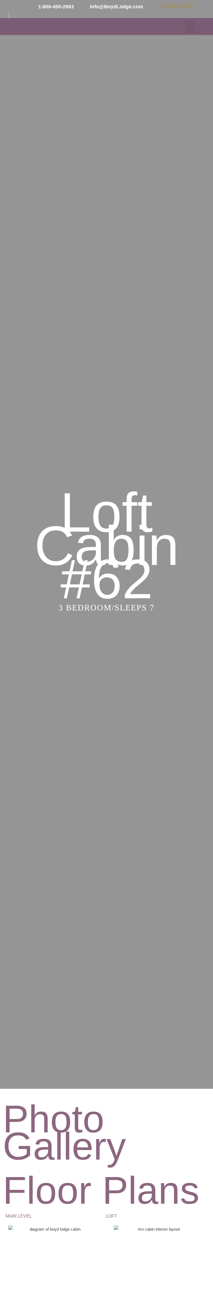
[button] (189, 26)
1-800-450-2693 (56, 6)
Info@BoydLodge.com (116, 6)
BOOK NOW (177, 6)
